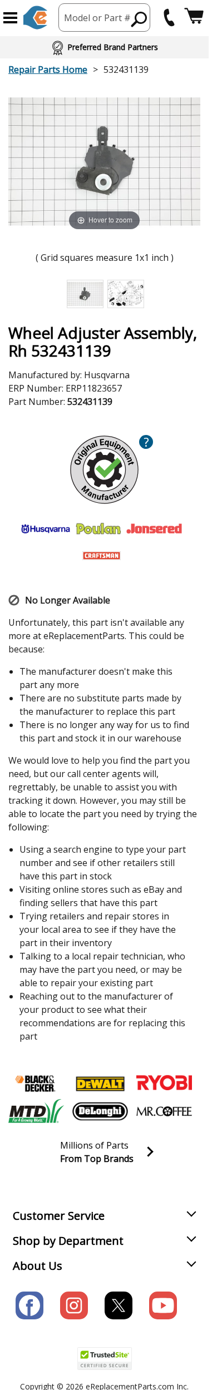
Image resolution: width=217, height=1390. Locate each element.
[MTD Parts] (36, 1111)
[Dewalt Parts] (100, 1083)
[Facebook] (29, 1305)
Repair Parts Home (47, 69)
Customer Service (59, 1215)
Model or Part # (97, 18)
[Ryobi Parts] (164, 1083)
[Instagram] (74, 1305)
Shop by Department (68, 1240)
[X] (118, 1305)
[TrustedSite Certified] (104, 1358)
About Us (37, 1265)
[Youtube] (163, 1305)
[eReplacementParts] (35, 17)
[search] (139, 19)
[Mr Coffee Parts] (164, 1111)
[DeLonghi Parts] (100, 1111)
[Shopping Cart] (194, 17)
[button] (10, 18)
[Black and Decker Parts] (36, 1083)
